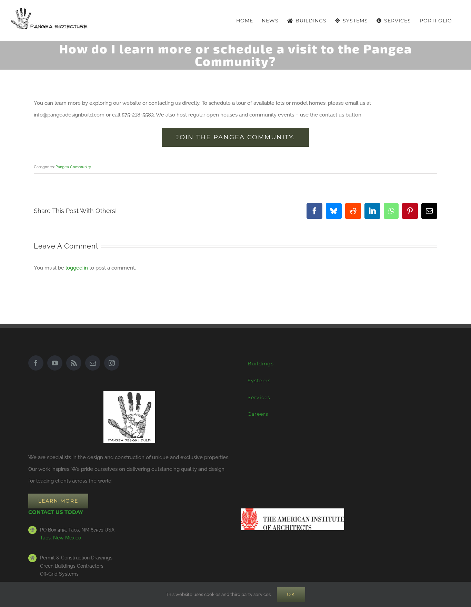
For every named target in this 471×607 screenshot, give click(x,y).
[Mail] (92, 363)
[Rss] (73, 363)
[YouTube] (54, 363)
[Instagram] (111, 363)
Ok (291, 594)
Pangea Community (73, 167)
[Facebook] (35, 363)
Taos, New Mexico (60, 537)
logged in (77, 268)
